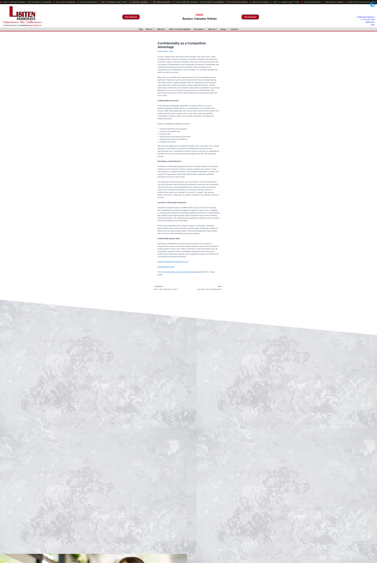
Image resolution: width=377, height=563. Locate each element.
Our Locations (198, 29)
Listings (223, 29)
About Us (149, 29)
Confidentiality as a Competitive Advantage (181, 272)
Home (141, 29)
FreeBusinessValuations (366, 17)
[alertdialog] (188, 2)
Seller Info (160, 29)
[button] (150, 29)
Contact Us (234, 29)
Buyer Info (211, 29)
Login (373, 25)
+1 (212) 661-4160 (367, 20)
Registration (370, 22)
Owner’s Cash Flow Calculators (180, 29)
